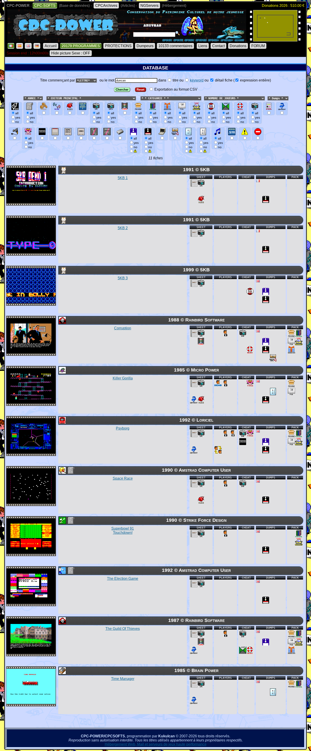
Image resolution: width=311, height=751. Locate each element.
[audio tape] (273, 360)
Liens (202, 46)
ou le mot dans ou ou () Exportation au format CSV (184, 84)
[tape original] (273, 394)
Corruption (122, 328)
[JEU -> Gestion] (62, 573)
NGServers (149, 6)
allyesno (136, 143)
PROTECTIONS (118, 46)
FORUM (258, 46)
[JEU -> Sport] (62, 523)
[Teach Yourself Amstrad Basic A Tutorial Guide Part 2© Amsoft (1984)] (275, 40)
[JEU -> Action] (62, 473)
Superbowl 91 (122, 531)
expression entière (254, 80)
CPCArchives (106, 6)
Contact (218, 46)
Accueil (51, 46)
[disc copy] (265, 202)
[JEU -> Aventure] (62, 322)
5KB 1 (123, 178)
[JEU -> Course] (62, 423)
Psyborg (122, 428)
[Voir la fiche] (31, 202)
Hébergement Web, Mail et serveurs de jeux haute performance (155, 744)
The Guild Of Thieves (122, 629)
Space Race (123, 478)
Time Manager (122, 679)
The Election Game (122, 578)
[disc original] (265, 294)
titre (175, 80)
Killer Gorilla (123, 378)
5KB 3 (123, 278)
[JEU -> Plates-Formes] (62, 372)
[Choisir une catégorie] (139, 98)
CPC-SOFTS (45, 6)
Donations (238, 46)
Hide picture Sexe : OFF (70, 53)
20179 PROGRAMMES (81, 46)
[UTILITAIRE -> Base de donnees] (62, 673)
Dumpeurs (145, 46)
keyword (197, 80)
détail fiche (223, 80)
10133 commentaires (175, 46)
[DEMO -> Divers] (62, 172)
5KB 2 (123, 228)
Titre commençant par (58, 80)
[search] (177, 33)
